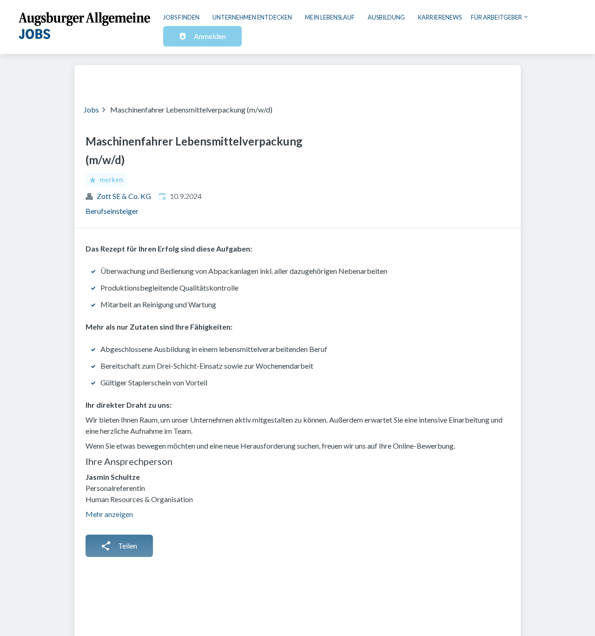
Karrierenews (440, 17)
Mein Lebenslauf (330, 17)
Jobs (91, 109)
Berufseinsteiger (112, 210)
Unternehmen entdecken (252, 17)
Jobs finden (181, 17)
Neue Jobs (435, 79)
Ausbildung (386, 17)
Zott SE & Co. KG (124, 196)
